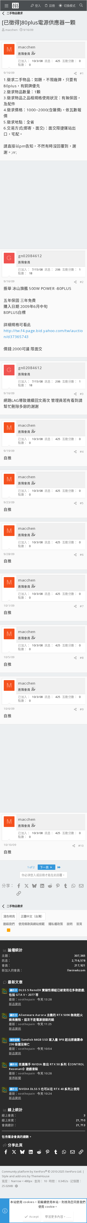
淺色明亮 (9, 916)
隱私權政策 (55, 924)
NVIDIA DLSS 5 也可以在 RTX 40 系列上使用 (45, 1089)
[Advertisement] (43, 204)
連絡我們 (9, 924)
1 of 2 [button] (31, 867)
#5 (81, 503)
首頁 (79, 924)
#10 (81, 846)
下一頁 (44, 867)
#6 (81, 555)
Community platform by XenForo (42, 1171)
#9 (81, 709)
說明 (69, 924)
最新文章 (15, 982)
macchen (11, 30)
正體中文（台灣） (32, 916)
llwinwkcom (76, 970)
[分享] (75, 73)
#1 (81, 73)
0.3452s (63, 1181)
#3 (81, 394)
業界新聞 (15, 1078)
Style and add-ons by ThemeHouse (26, 1176)
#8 (81, 658)
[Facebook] (4, 1192)
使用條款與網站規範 (32, 924)
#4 (81, 452)
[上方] (3, 931)
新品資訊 (15, 1004)
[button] (6, 6)
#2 (81, 282)
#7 (81, 606)
